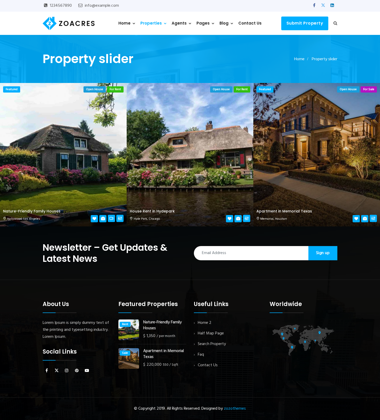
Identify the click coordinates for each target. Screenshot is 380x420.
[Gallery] (103, 219)
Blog (224, 23)
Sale (125, 353)
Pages (203, 23)
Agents (179, 23)
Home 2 (204, 322)
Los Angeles (31, 219)
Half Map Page (211, 333)
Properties (151, 23)
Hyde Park (140, 219)
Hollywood (14, 219)
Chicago (154, 219)
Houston (281, 219)
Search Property (212, 344)
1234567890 (61, 5)
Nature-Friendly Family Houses (31, 211)
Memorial (266, 219)
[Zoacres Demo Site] (69, 23)
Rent (125, 324)
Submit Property (304, 23)
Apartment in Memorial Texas (284, 211)
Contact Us (250, 23)
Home (124, 23)
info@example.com (102, 5)
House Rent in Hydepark (152, 211)
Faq (201, 354)
